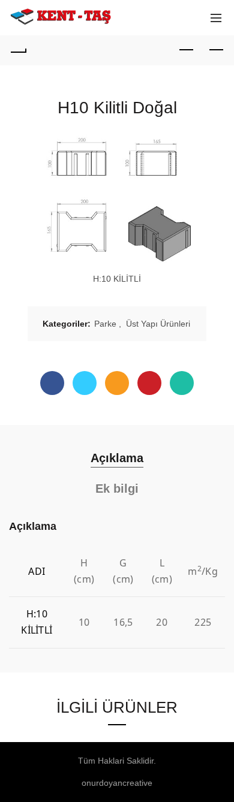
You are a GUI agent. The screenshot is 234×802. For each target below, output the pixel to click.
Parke (105, 323)
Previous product (186, 50)
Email (117, 383)
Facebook (52, 383)
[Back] (18, 50)
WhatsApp (182, 383)
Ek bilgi (117, 488)
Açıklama (117, 458)
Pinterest (149, 383)
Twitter (85, 383)
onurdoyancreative (117, 783)
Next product (216, 50)
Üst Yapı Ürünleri (158, 323)
